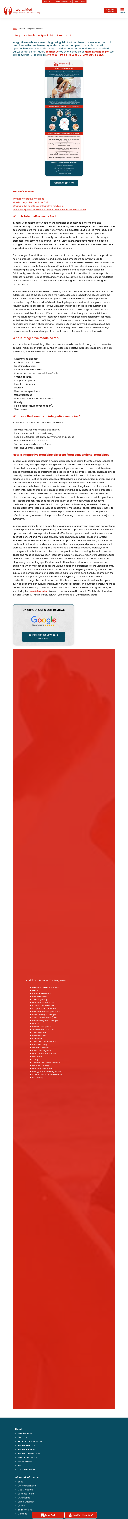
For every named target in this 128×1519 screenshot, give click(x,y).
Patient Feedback (27, 1445)
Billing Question (26, 1501)
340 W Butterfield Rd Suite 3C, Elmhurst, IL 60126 (75, 55)
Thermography (39, 999)
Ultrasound (37, 1056)
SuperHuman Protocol (43, 1029)
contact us (52, 51)
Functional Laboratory (43, 1002)
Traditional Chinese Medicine (46, 1062)
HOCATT (36, 1023)
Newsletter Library (27, 1457)
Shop (20, 1481)
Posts (21, 1465)
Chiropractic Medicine (43, 1005)
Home (15, 29)
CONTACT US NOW (64, 183)
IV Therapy (37, 1077)
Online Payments (27, 1485)
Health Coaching (40, 1065)
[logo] (22, 10)
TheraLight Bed (39, 1032)
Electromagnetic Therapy (45, 1020)
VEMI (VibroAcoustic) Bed (44, 1017)
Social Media (25, 1461)
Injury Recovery (39, 1044)
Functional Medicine (42, 1068)
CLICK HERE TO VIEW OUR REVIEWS (43, 637)
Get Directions (25, 1489)
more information (38, 591)
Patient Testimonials (29, 1453)
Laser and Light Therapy (44, 1014)
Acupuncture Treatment (44, 1008)
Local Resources (26, 1469)
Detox (35, 990)
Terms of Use (25, 1509)
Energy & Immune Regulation (46, 1071)
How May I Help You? (83, 1515)
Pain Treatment (40, 996)
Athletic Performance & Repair (47, 1074)
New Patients (25, 1433)
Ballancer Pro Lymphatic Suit (46, 1011)
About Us (22, 1437)
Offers (21, 1505)
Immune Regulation (41, 993)
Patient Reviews (26, 1449)
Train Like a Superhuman (44, 1041)
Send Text (50, 1515)
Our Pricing (24, 1497)
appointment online (97, 51)
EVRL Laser (37, 1038)
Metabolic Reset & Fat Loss (45, 987)
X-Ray (35, 1059)
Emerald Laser (39, 1035)
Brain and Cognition (41, 1050)
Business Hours (26, 1493)
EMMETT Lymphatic (41, 1026)
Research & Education (30, 1441)
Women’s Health (40, 1047)
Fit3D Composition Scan (44, 1053)
